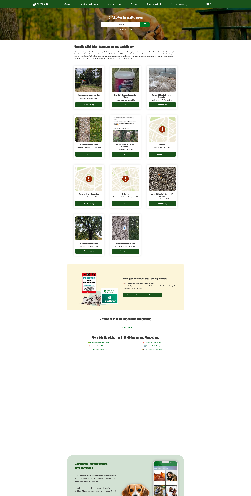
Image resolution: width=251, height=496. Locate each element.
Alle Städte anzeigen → (125, 327)
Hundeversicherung (89, 4)
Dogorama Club (154, 4)
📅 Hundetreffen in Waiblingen (99, 346)
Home (117, 29)
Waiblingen (132, 29)
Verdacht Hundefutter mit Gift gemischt (162, 195)
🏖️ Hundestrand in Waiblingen (152, 343)
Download (180, 4)
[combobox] (120, 24)
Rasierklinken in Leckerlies (89, 194)
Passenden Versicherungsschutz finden (142, 295)
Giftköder (124, 29)
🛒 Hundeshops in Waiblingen (98, 349)
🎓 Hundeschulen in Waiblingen (152, 349)
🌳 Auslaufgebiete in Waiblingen (98, 343)
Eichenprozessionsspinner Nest (89, 95)
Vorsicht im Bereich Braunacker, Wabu (125, 96)
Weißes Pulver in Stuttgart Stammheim (125, 145)
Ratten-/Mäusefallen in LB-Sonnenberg (162, 96)
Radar (67, 4)
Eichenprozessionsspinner (89, 144)
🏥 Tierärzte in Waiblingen (152, 346)
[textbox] (120, 24)
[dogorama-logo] (40, 4)
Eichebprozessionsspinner (125, 243)
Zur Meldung (89, 105)
